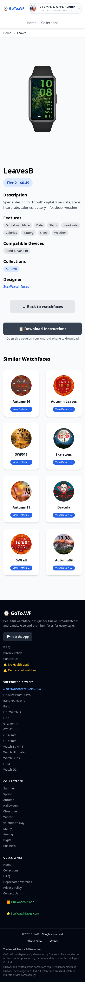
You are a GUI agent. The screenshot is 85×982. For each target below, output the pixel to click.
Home (31, 23)
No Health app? (16, 664)
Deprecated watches (19, 670)
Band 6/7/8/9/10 (14, 701)
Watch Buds (11, 758)
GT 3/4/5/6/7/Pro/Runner (23, 689)
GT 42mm (10, 741)
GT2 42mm (10, 729)
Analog (8, 834)
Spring (8, 794)
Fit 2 (6, 718)
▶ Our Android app (20, 902)
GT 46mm (10, 735)
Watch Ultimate (14, 752)
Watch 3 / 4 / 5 (13, 746)
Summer (9, 788)
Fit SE (7, 764)
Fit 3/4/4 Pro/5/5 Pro (17, 695)
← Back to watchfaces (42, 306)
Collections (49, 23)
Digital (7, 840)
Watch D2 (10, 769)
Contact (54, 940)
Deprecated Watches (17, 882)
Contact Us (10, 659)
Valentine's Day (13, 823)
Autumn (11, 269)
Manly (7, 828)
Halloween (10, 805)
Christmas (10, 811)
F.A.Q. (7, 647)
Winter (8, 817)
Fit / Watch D (12, 712)
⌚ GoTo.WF (13, 8)
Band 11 (9, 706)
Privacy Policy (12, 653)
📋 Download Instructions (42, 328)
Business (9, 846)
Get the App (20, 637)
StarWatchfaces (16, 286)
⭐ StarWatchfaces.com (23, 913)
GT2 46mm (10, 723)
